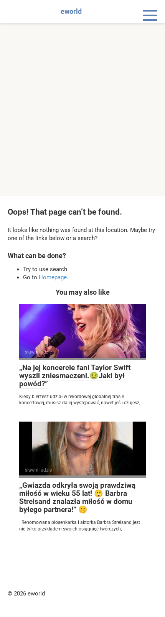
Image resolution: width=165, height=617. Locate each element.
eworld (71, 11)
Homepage (53, 277)
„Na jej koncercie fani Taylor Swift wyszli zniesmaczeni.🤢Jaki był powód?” (74, 375)
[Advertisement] (82, 109)
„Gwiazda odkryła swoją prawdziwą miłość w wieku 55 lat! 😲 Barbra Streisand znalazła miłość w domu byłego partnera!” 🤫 (77, 497)
